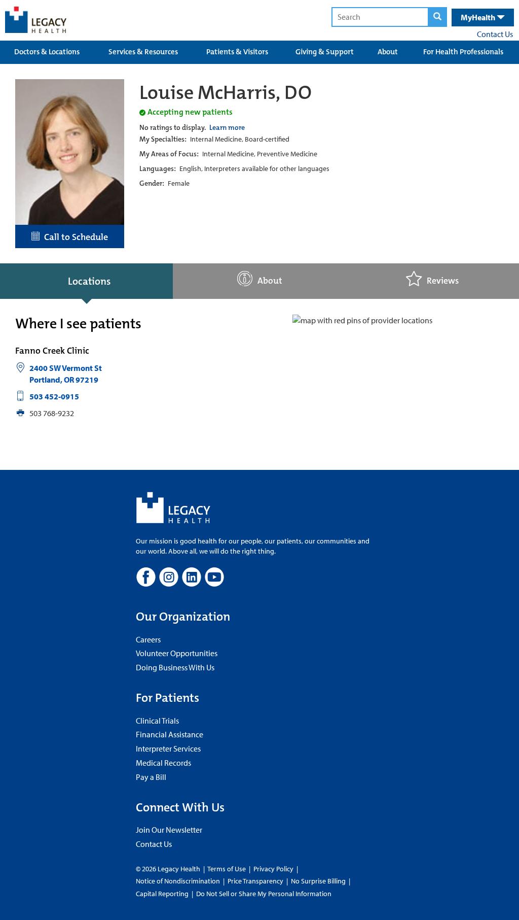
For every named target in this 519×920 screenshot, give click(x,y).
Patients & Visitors (237, 52)
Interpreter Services (168, 748)
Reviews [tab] (443, 281)
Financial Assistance (169, 734)
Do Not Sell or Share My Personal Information (263, 893)
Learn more (227, 127)
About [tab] (269, 281)
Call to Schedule (74, 237)
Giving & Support (324, 52)
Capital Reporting (162, 893)
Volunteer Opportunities (176, 653)
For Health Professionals (463, 52)
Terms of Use (227, 868)
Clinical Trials (157, 720)
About (388, 52)
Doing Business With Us (175, 667)
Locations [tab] (89, 281)
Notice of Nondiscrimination (178, 880)
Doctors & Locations (47, 52)
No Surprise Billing (318, 880)
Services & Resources (143, 52)
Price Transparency (255, 880)
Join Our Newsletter (169, 830)
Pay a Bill (151, 777)
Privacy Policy (273, 868)
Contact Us (495, 34)
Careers (148, 639)
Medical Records (163, 763)
